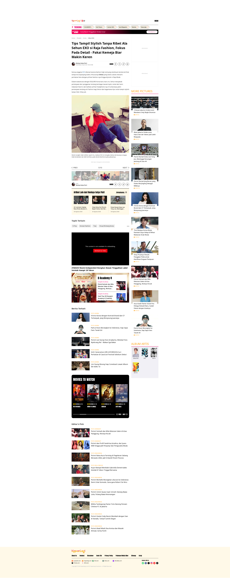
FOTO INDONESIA (96, 453)
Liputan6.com (77, 561)
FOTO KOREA (95, 313)
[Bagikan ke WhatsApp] (127, 64)
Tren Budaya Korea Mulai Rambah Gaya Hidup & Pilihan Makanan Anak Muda (144, 232)
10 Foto (137, 188)
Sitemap (133, 556)
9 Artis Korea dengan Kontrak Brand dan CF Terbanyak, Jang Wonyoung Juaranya (144, 208)
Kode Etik (99, 556)
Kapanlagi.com (87, 561)
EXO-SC (136, 372)
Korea (84, 38)
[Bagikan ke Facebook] (115, 64)
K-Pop (75, 226)
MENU (156, 21)
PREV (75, 167)
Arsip (140, 556)
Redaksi (82, 556)
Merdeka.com (118, 561)
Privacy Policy (109, 556)
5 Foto (137, 164)
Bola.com (107, 561)
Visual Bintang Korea (106, 226)
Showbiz (79, 38)
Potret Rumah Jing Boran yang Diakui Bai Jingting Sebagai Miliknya (144, 183)
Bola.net (96, 561)
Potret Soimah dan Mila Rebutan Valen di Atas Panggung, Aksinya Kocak (106, 286)
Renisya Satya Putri (81, 63)
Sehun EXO (91, 38)
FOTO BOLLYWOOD (97, 465)
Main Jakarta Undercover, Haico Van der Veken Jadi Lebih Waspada (145, 134)
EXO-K (153, 358)
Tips (94, 226)
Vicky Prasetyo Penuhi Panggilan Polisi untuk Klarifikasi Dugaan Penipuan (144, 257)
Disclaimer (90, 556)
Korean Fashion (85, 226)
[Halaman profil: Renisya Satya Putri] (73, 64)
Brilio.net (86, 563)
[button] (123, 64)
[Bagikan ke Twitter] (119, 64)
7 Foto (137, 237)
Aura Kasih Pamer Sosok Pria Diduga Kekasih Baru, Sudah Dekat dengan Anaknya (144, 306)
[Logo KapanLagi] (78, 21)
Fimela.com (77, 563)
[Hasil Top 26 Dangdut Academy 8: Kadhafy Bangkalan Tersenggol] (121, 297)
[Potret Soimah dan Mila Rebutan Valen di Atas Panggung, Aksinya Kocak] (121, 285)
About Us (74, 556)
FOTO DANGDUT (96, 429)
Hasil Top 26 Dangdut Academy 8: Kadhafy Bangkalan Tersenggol (105, 298)
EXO (83, 72)
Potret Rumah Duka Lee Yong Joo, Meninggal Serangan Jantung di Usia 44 (144, 159)
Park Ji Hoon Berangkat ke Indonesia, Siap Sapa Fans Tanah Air (143, 330)
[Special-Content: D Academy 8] (83, 288)
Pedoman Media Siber (122, 556)
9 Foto (137, 115)
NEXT (125, 167)
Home (73, 38)
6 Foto (137, 139)
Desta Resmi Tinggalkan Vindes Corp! (89, 32)
